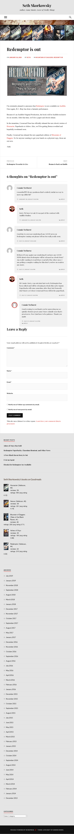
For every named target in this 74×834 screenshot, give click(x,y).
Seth (29, 57)
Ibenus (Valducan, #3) (18, 501)
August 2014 (10, 765)
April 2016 (10, 675)
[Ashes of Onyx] (7, 533)
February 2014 (11, 789)
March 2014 (10, 784)
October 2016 (11, 652)
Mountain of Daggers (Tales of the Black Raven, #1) (17, 517)
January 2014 (11, 793)
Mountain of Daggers (44, 57)
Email (9, 382)
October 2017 (11, 618)
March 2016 (10, 680)
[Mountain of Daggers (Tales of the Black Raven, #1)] (7, 517)
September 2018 (12, 590)
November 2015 (12, 699)
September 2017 (12, 623)
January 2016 (11, 689)
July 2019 (9, 576)
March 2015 (10, 737)
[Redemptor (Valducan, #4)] (7, 547)
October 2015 (11, 704)
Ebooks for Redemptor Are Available (17, 465)
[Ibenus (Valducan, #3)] (7, 504)
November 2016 (12, 647)
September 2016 (12, 656)
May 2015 (9, 727)
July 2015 (9, 718)
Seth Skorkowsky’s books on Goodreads (22, 479)
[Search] (68, 17)
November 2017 (12, 614)
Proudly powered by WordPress (22, 830)
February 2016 (11, 685)
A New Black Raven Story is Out (16, 455)
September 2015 (12, 708)
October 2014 (11, 756)
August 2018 (10, 595)
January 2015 (11, 746)
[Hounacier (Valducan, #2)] (7, 488)
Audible (62, 106)
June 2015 (9, 722)
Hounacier (10, 126)
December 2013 (12, 798)
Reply (63, 199)
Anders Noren (58, 830)
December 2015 (12, 694)
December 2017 (12, 609)
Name (9, 371)
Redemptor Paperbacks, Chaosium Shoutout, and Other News (27, 450)
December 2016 (12, 642)
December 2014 (12, 751)
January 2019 (11, 581)
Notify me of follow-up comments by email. (23, 404)
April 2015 (10, 732)
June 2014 (9, 770)
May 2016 (9, 670)
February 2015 (11, 741)
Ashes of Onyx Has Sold (13, 446)
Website (10, 393)
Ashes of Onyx (15, 530)
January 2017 (11, 637)
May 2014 (9, 775)
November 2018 (12, 585)
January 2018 (11, 604)
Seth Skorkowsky (37, 5)
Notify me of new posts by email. (20, 409)
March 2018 (10, 599)
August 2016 (10, 661)
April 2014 (10, 779)
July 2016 (9, 666)
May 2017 (9, 633)
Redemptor (58, 57)
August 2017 (10, 628)
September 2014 (12, 760)
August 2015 (10, 713)
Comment (11, 348)
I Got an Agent (9, 460)
